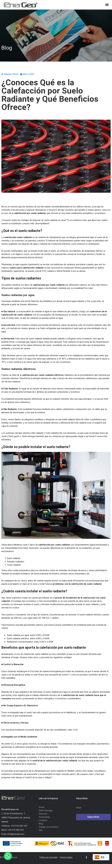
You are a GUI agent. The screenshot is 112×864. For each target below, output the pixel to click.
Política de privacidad (49, 857)
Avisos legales (66, 857)
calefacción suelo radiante (18, 237)
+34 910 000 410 (19, 826)
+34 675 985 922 (16, 830)
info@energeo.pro (15, 834)
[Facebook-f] (86, 857)
